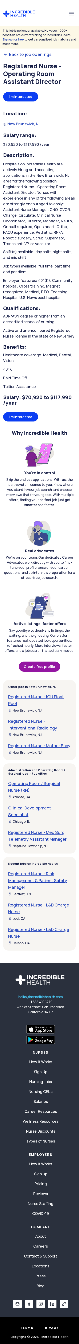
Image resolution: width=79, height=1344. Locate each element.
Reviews (40, 1193)
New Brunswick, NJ (23, 123)
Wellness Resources (40, 1121)
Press (41, 1275)
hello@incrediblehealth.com (40, 996)
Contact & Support (40, 1256)
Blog (40, 1285)
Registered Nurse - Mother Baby (39, 745)
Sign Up (40, 1071)
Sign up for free (13, 39)
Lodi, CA (18, 918)
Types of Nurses (40, 1141)
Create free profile (39, 666)
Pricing (41, 1183)
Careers (40, 1246)
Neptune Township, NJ (30, 846)
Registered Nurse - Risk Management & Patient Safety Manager (37, 880)
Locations (40, 1265)
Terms (26, 1328)
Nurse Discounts (40, 1131)
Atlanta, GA (21, 797)
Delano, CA (21, 943)
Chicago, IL (21, 821)
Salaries (40, 1101)
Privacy (51, 1328)
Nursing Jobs (40, 1081)
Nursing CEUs (40, 1091)
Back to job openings (30, 54)
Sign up (40, 1173)
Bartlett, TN (21, 894)
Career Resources (40, 1111)
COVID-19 (40, 1213)
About (40, 1236)
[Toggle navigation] (71, 13)
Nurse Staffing (40, 1203)
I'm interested (20, 96)
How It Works (40, 1061)
